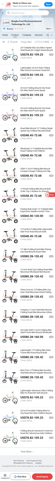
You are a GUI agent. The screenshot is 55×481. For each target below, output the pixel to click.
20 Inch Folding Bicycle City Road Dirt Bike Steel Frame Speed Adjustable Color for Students (35, 110)
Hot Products (18, 460)
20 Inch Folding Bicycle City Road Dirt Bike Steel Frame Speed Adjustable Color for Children (35, 90)
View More (26, 451)
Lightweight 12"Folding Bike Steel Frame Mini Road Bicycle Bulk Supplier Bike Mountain (35, 352)
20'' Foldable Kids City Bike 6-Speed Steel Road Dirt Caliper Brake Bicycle (36, 48)
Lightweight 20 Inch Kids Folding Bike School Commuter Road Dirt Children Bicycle (35, 70)
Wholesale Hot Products (23, 463)
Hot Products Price (34, 460)
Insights (38, 463)
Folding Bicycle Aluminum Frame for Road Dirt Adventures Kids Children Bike (36, 433)
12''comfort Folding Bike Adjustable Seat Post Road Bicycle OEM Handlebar (36, 231)
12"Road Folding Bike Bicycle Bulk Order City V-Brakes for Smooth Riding (35, 191)
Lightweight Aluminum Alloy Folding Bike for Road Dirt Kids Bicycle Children (36, 393)
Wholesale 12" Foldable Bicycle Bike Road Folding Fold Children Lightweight (36, 151)
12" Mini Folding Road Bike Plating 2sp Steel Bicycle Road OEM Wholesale (35, 252)
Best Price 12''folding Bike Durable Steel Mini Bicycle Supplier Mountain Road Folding (36, 372)
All (3, 41)
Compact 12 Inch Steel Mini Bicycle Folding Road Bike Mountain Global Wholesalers (36, 312)
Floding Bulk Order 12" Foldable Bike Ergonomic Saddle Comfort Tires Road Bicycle (36, 211)
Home (5, 35)
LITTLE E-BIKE (42, 41)
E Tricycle (13, 41)
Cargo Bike (26, 41)
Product (15, 35)
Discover (39, 35)
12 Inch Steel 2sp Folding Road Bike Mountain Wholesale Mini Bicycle (36, 270)
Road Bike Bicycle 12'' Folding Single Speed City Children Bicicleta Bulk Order (36, 131)
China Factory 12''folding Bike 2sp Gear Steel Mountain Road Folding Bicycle (35, 292)
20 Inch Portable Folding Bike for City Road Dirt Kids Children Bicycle (36, 411)
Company (26, 35)
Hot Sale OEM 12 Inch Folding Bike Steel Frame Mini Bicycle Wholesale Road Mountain (36, 332)
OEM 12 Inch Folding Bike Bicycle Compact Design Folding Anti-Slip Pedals (35, 171)
